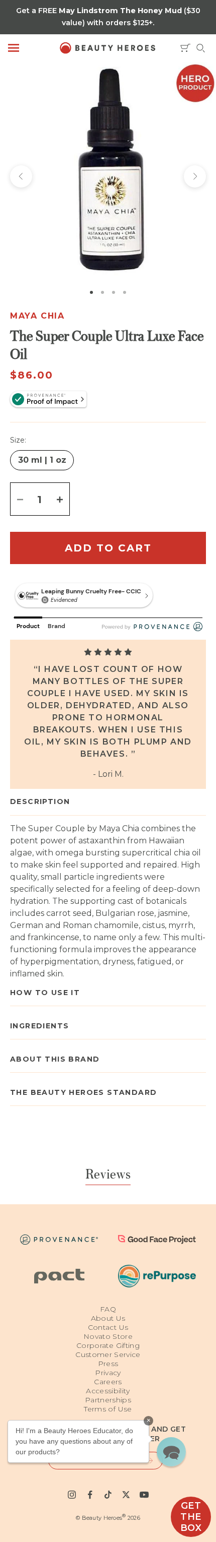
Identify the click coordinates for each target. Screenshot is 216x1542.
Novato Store (108, 1336)
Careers (108, 1381)
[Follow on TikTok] (108, 1495)
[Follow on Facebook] (90, 1495)
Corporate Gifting (108, 1345)
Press (108, 1363)
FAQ (108, 1309)
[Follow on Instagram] (72, 1495)
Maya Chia (37, 316)
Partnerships (108, 1399)
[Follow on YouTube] (144, 1495)
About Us (108, 1318)
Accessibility (108, 1390)
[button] (171, 1451)
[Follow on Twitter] (126, 1495)
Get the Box (191, 1516)
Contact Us (108, 1327)
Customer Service (108, 1354)
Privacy (108, 1372)
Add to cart (108, 548)
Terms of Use (108, 1408)
